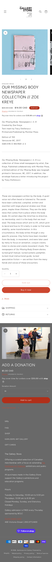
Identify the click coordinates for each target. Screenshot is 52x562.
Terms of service (42, 553)
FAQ (7, 428)
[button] (5, 11)
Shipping (4, 111)
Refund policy (17, 553)
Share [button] (6, 299)
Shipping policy (18, 557)
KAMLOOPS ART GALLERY (16, 439)
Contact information (34, 557)
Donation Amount (9, 386)
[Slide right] (31, 79)
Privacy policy (29, 553)
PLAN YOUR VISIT (13, 519)
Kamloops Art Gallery (24, 550)
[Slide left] (20, 79)
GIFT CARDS (10, 445)
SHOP (7, 433)
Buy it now (26, 290)
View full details (9, 408)
